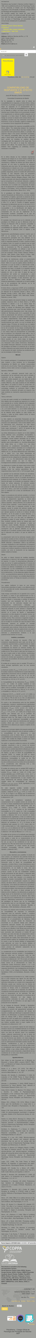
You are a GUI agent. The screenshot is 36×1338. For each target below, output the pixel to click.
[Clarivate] (20, 1318)
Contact (32, 1297)
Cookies (23, 1301)
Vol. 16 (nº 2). (25, 77)
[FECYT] (30, 1318)
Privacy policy (31, 1301)
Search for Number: (8, 1306)
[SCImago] (31, 1324)
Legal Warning (15, 1301)
